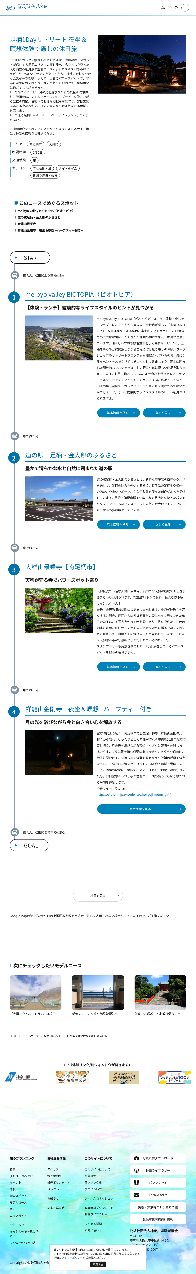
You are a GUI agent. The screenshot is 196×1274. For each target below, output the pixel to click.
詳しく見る (163, 412)
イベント (15, 1182)
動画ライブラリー (96, 1214)
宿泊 (13, 1209)
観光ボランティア (58, 1182)
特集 (13, 1169)
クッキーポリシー (72, 1257)
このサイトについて (97, 1169)
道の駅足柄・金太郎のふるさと (39, 217)
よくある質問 (93, 1224)
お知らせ (53, 1198)
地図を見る (98, 895)
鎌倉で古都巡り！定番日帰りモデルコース (164, 1013)
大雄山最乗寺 (27, 223)
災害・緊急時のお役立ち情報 (158, 1207)
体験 (13, 1189)
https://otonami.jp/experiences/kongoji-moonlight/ (134, 794)
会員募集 (90, 1176)
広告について (93, 1189)
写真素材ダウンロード (99, 1208)
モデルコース (31, 1036)
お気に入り (17, 1225)
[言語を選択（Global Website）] (163, 8)
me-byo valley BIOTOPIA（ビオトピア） (46, 210)
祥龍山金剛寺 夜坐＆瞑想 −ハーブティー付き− (50, 230)
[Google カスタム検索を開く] (176, 8)
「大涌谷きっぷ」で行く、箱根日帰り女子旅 (40, 1013)
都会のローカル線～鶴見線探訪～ (95, 1013)
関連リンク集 (93, 1182)
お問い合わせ (93, 1230)
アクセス (53, 1169)
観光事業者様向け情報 (158, 1219)
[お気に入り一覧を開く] (170, 8)
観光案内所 (54, 1176)
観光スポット (18, 1196)
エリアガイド (18, 1216)
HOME (13, 1036)
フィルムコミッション (99, 1198)
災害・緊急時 (56, 1208)
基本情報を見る (117, 412)
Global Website (20, 1243)
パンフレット (56, 1189)
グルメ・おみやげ (21, 1176)
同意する (98, 1264)
